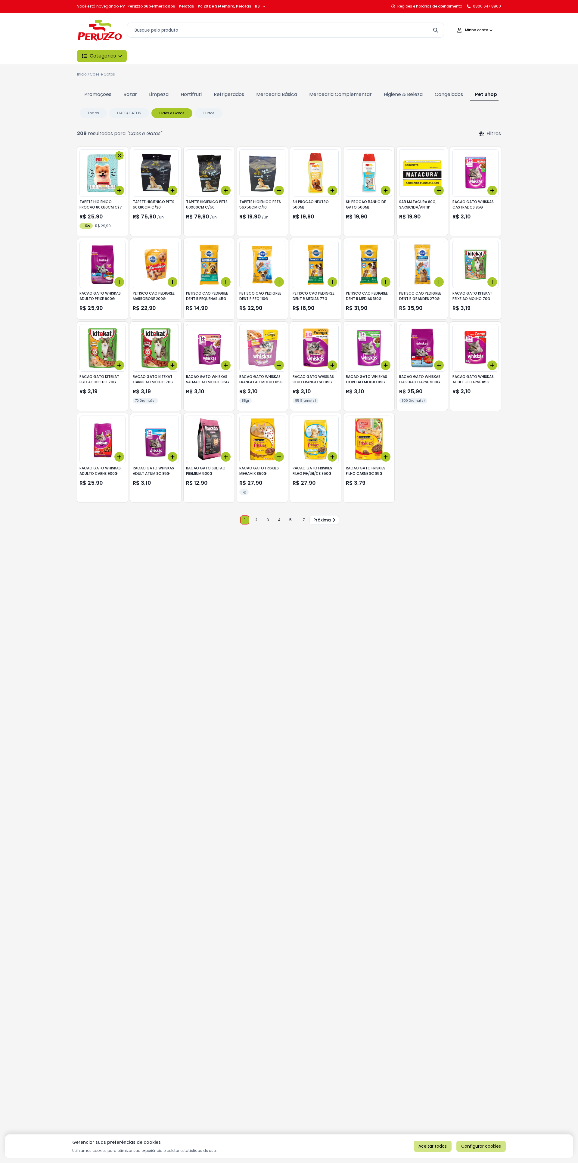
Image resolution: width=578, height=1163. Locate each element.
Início (82, 74)
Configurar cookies (481, 1146)
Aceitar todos (432, 1146)
